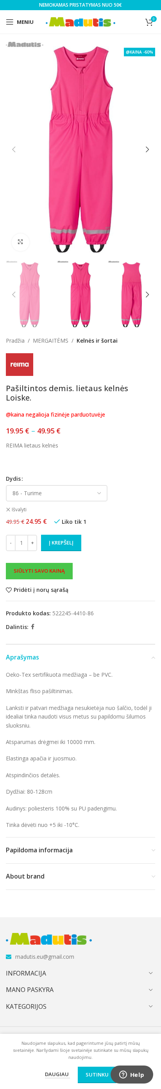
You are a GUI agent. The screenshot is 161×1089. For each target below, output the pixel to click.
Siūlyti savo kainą (39, 570)
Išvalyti (19, 510)
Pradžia (15, 340)
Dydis (13, 478)
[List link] (80, 956)
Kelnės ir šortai (97, 340)
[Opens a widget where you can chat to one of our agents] (131, 1075)
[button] (13, 149)
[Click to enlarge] (20, 242)
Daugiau (57, 1074)
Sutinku (97, 1074)
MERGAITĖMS (50, 340)
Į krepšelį (61, 542)
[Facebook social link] (33, 627)
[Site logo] (81, 21)
